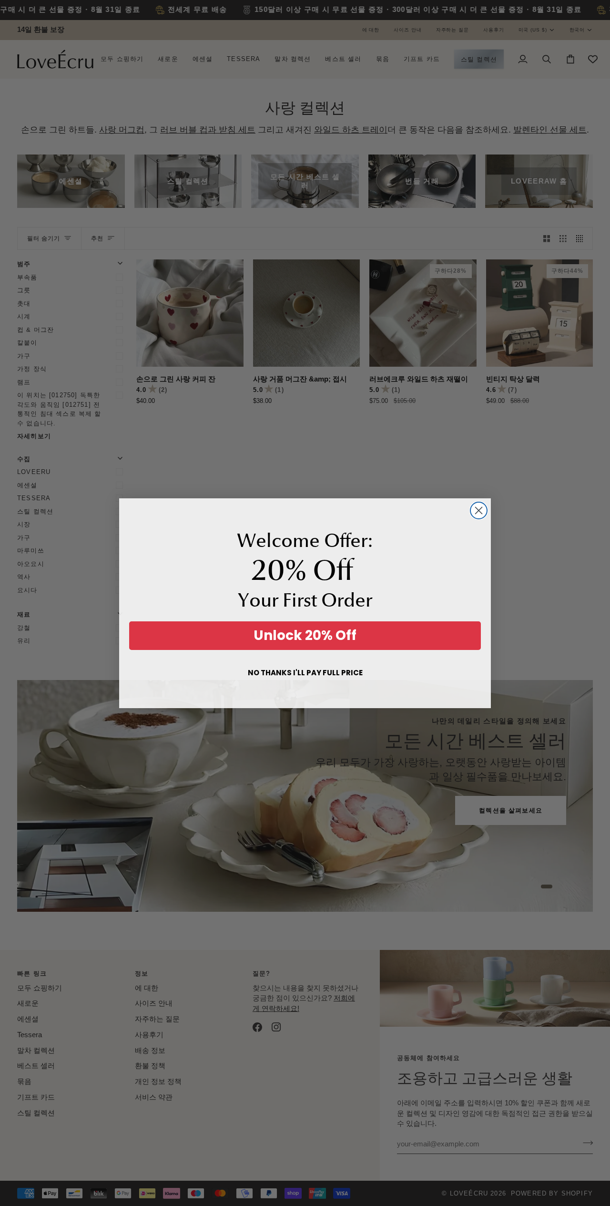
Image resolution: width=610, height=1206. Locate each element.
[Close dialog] (478, 510)
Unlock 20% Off (305, 635)
